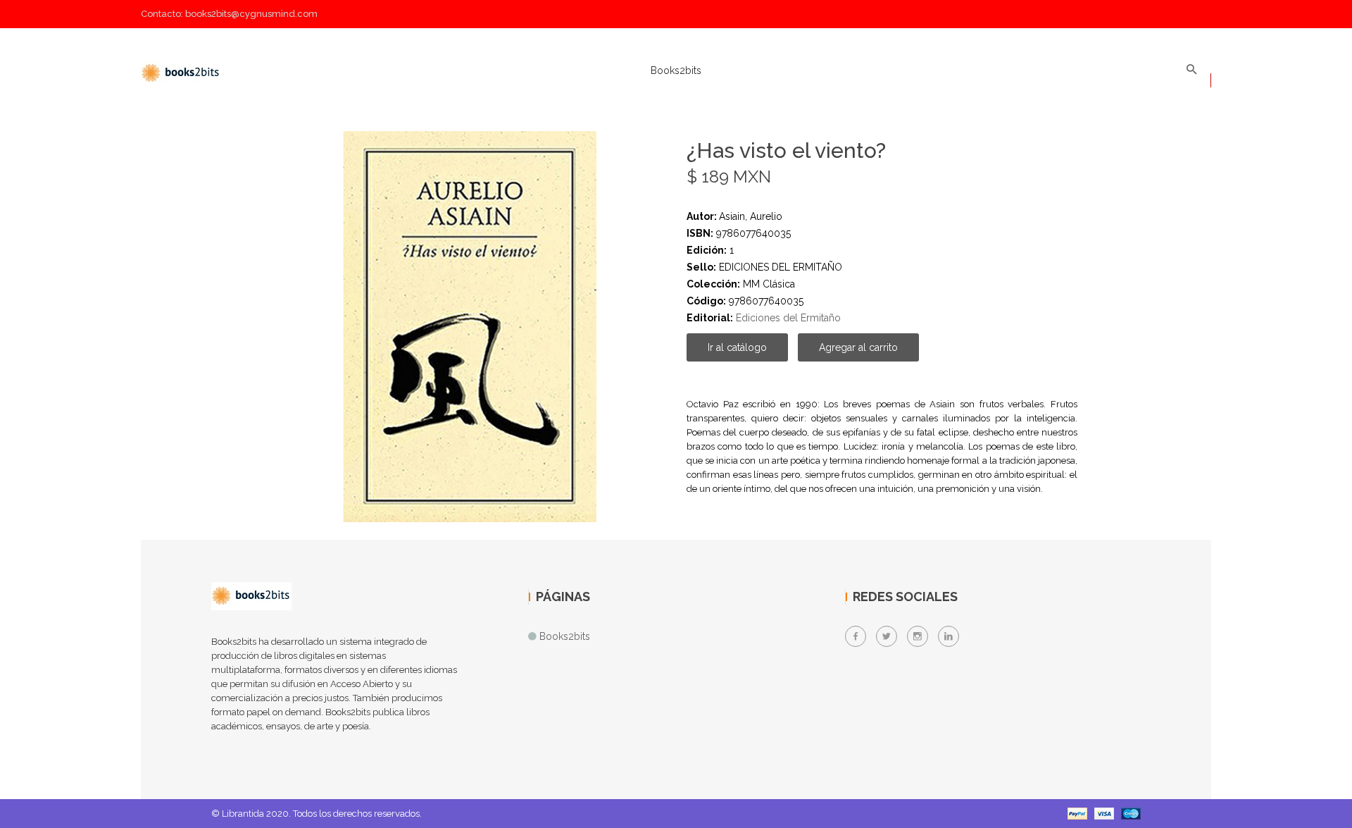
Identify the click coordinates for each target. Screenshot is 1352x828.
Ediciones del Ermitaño (788, 317)
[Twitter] (886, 636)
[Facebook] (855, 636)
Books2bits (676, 70)
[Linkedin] (948, 636)
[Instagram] (917, 636)
